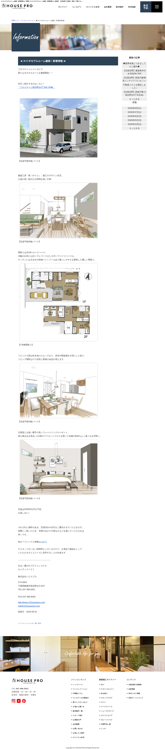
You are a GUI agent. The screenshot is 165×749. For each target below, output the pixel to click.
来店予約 (145, 6)
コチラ (44, 542)
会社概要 (108, 7)
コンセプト (77, 7)
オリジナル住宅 (93, 7)
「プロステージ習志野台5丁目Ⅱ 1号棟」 (36, 87)
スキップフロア (106, 698)
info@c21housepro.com (29, 606)
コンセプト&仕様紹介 (81, 698)
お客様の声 (77, 720)
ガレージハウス (106, 720)
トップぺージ (78, 685)
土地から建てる (78, 706)
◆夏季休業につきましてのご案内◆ (134, 65)
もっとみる (134, 99)
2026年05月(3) (134, 120)
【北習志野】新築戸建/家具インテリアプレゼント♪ (134, 79)
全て (102, 685)
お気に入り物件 (78, 733)
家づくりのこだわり (80, 702)
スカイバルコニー (107, 689)
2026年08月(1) (134, 108)
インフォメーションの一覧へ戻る (29, 623)
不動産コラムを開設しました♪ (134, 86)
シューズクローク (107, 711)
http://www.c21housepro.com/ (31, 602)
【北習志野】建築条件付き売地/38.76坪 (134, 72)
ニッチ (103, 728)
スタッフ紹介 (78, 715)
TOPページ (15, 20)
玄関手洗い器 (106, 724)
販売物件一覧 (78, 711)
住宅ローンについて (136, 698)
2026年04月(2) (134, 124)
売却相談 (132, 7)
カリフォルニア (106, 715)
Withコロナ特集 (134, 693)
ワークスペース (106, 706)
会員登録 (132, 689)
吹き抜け (104, 693)
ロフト (103, 702)
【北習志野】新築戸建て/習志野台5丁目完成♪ (134, 93)
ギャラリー (63, 7)
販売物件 (120, 7)
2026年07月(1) (134, 112)
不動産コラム (78, 693)
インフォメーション (28, 20)
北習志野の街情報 (135, 685)
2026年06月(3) (134, 116)
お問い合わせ (78, 728)
